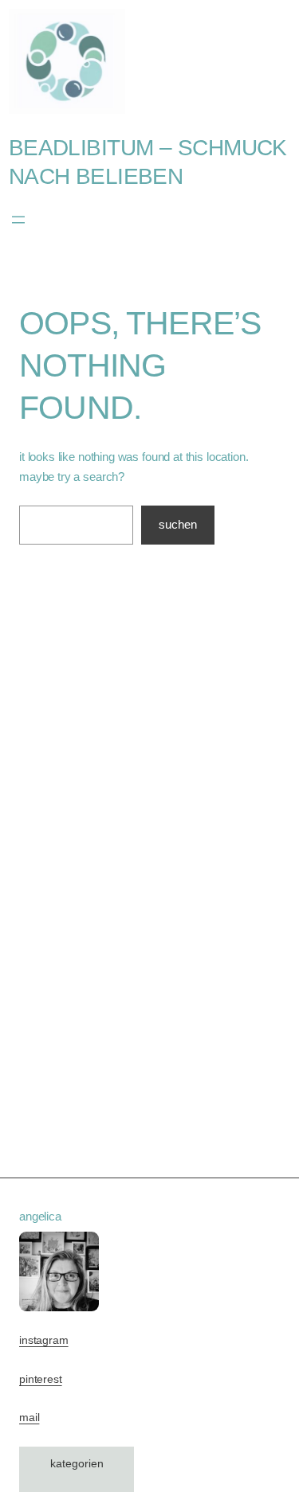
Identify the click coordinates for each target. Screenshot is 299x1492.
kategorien (77, 1464)
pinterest (40, 1379)
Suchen (178, 524)
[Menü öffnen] (18, 219)
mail (29, 1418)
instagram (44, 1340)
